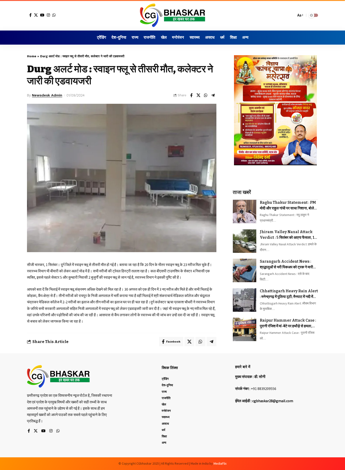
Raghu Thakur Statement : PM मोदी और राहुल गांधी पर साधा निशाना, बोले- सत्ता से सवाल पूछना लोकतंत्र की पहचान (288, 205)
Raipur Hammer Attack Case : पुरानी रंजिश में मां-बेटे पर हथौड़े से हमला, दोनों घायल (288, 323)
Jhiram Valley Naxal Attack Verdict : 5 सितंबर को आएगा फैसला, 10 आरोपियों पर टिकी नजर (288, 235)
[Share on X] (198, 95)
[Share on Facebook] (191, 95)
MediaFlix (220, 463)
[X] (36, 15)
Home (31, 56)
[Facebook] (30, 15)
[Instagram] (48, 15)
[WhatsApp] (54, 15)
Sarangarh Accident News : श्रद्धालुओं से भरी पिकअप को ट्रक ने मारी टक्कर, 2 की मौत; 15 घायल (286, 264)
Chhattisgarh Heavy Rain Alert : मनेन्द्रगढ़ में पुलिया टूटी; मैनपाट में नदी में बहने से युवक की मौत (289, 294)
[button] (291, 15)
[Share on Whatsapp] (206, 95)
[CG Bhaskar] (172, 15)
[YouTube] (42, 15)
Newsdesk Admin (47, 95)
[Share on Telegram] (213, 95)
